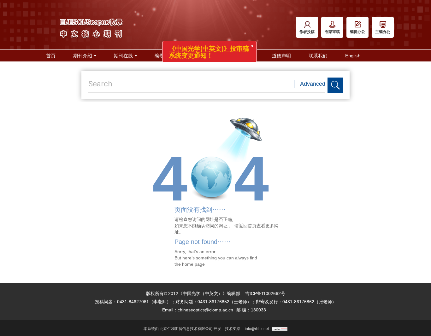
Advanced (312, 84)
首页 (51, 55)
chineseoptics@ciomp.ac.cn (205, 309)
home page (193, 264)
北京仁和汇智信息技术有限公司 (186, 329)
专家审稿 (332, 32)
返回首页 (248, 225)
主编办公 (382, 32)
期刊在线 (123, 55)
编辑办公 (357, 32)
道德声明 (281, 55)
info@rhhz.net (257, 329)
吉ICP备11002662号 (265, 293)
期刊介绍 (82, 55)
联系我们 (318, 55)
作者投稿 (307, 32)
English (352, 55)
